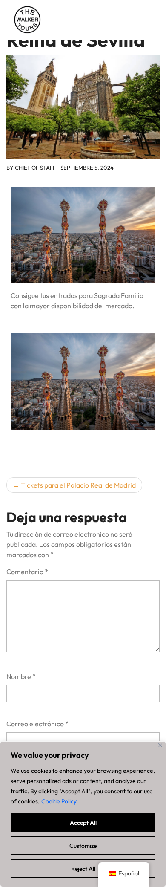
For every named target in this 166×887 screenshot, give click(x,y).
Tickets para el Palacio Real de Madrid (78, 485)
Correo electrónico (37, 723)
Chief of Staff (35, 167)
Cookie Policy (59, 801)
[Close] (160, 745)
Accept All (83, 822)
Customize (83, 845)
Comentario (27, 571)
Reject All (83, 869)
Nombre (21, 676)
